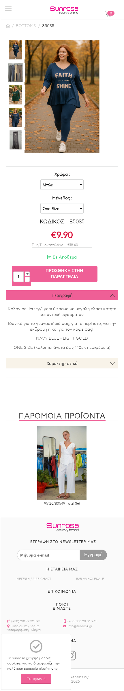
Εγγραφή (93, 554)
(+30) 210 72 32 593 (25, 621)
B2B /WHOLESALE (90, 579)
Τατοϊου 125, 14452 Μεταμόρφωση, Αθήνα (23, 628)
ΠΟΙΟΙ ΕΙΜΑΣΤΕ (62, 606)
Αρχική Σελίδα (8, 26)
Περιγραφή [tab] (62, 295)
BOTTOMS (26, 26)
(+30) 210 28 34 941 (82, 621)
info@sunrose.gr (79, 626)
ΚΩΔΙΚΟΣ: (52, 222)
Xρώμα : (62, 174)
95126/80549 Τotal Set (62, 503)
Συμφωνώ (36, 679)
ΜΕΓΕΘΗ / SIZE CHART (33, 579)
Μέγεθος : (62, 198)
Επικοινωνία (62, 591)
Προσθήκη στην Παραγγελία (64, 273)
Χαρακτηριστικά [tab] (62, 363)
